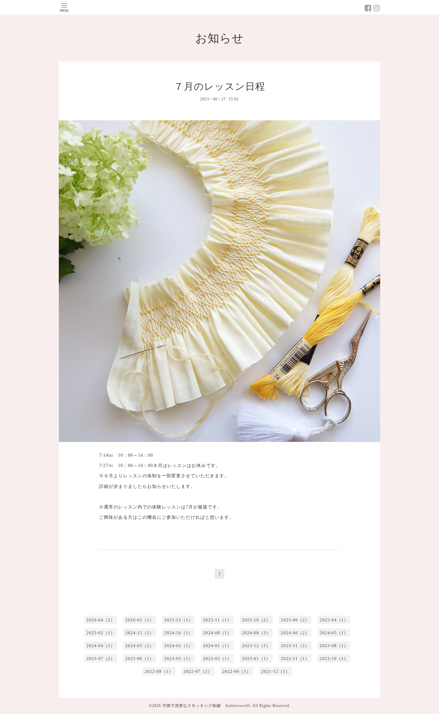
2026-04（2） (100, 620)
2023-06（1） (139, 658)
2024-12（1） (139, 632)
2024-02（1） (178, 645)
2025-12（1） (178, 620)
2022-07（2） (198, 671)
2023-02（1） (217, 658)
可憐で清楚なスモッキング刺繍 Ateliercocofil (206, 705)
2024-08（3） (256, 632)
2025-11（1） (217, 620)
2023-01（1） (256, 658)
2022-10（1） (334, 658)
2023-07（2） (100, 658)
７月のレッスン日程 (219, 86)
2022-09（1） (159, 671)
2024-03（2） (139, 645)
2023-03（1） (178, 658)
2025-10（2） (256, 620)
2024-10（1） (178, 632)
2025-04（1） (334, 620)
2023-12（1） (256, 645)
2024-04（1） (100, 645)
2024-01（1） (217, 645)
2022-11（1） (295, 658)
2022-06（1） (236, 671)
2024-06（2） (295, 632)
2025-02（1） (100, 632)
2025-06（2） (295, 620)
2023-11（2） (295, 645)
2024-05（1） (334, 632)
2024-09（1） (217, 632)
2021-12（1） (275, 671)
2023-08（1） (334, 645)
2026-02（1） (139, 620)
